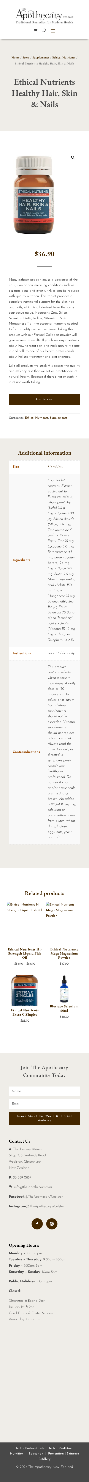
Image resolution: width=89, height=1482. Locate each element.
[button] (73, 157)
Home (15, 57)
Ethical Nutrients (64, 57)
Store (26, 57)
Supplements (40, 57)
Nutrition (17, 1453)
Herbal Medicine (60, 1448)
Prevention (56, 1453)
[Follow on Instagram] (51, 1223)
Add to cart (44, 399)
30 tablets (55, 467)
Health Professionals (29, 1448)
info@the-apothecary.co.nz (33, 1187)
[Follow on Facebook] (37, 1223)
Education (36, 1453)
